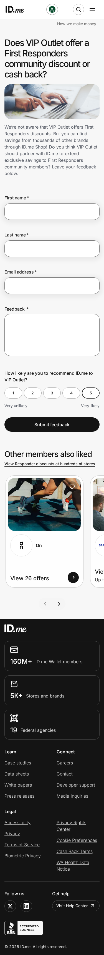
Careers (65, 763)
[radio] (13, 393)
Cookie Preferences (77, 840)
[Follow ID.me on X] (10, 906)
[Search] (78, 9)
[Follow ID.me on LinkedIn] (26, 906)
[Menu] (92, 9)
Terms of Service (22, 844)
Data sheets (16, 774)
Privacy (12, 833)
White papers (18, 785)
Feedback (16, 309)
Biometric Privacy (22, 855)
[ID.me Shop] (18, 9)
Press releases (19, 796)
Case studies (17, 763)
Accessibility (17, 822)
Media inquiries (72, 796)
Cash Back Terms (75, 851)
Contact (65, 774)
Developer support (76, 785)
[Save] (72, 486)
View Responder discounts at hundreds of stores (49, 463)
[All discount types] (52, 9)
